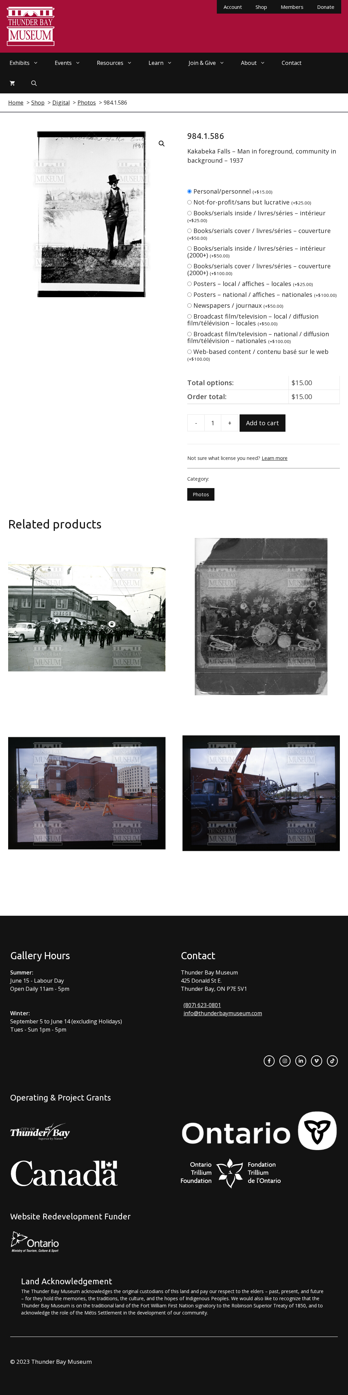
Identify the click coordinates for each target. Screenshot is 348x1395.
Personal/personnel (233, 191)
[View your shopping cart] (12, 83)
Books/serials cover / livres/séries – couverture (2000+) (259, 269)
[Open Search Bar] (34, 83)
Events (63, 63)
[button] (162, 144)
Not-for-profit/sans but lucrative (252, 202)
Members (292, 6)
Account (233, 6)
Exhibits (20, 63)
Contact (291, 63)
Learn (156, 63)
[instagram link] (284, 1060)
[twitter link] (316, 1060)
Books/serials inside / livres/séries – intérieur (256, 216)
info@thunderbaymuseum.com (223, 1013)
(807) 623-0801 (202, 1005)
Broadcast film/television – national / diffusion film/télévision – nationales (258, 337)
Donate (325, 6)
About (249, 63)
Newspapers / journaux (238, 305)
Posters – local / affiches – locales (253, 284)
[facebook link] (269, 1060)
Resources (110, 63)
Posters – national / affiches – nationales (265, 294)
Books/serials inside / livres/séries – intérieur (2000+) (256, 251)
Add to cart (262, 423)
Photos (201, 494)
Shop (261, 6)
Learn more (275, 458)
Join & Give (202, 63)
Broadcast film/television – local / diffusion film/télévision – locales (252, 319)
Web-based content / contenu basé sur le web (258, 354)
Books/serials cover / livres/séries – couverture (259, 234)
